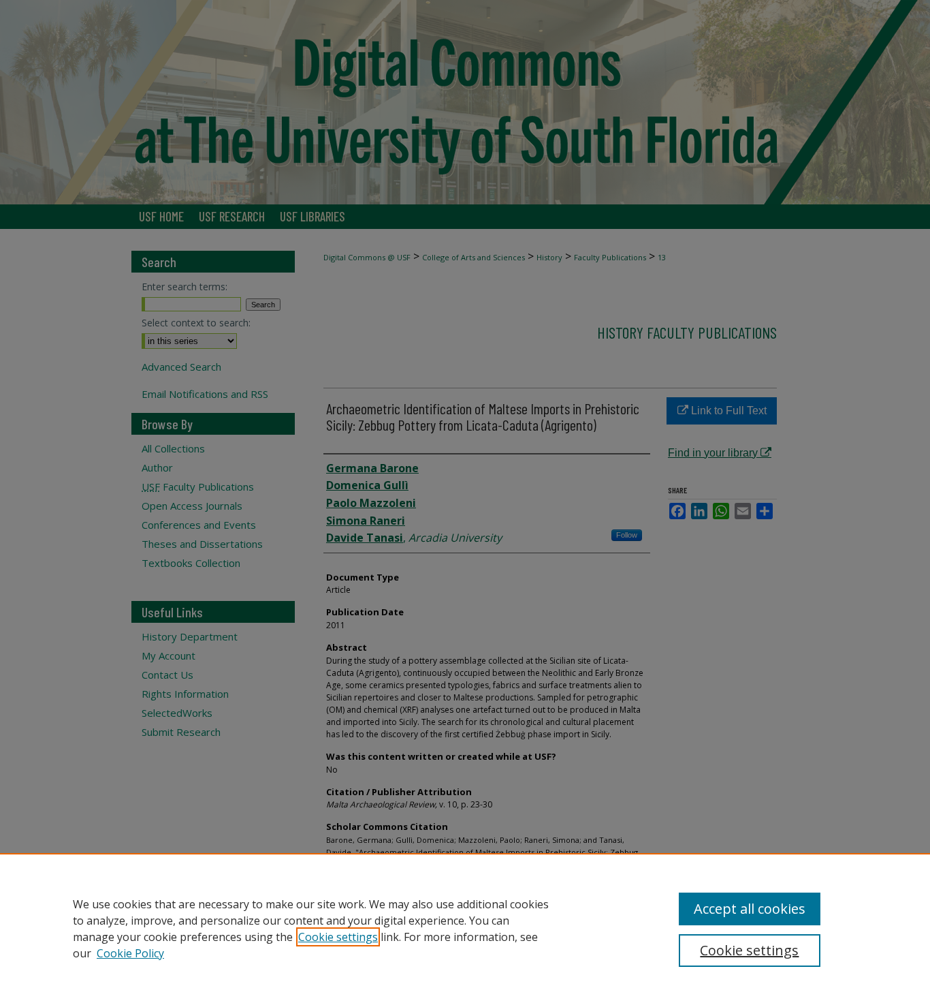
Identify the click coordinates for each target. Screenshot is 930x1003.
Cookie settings (338, 936)
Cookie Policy (130, 953)
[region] (465, 928)
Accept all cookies (749, 908)
